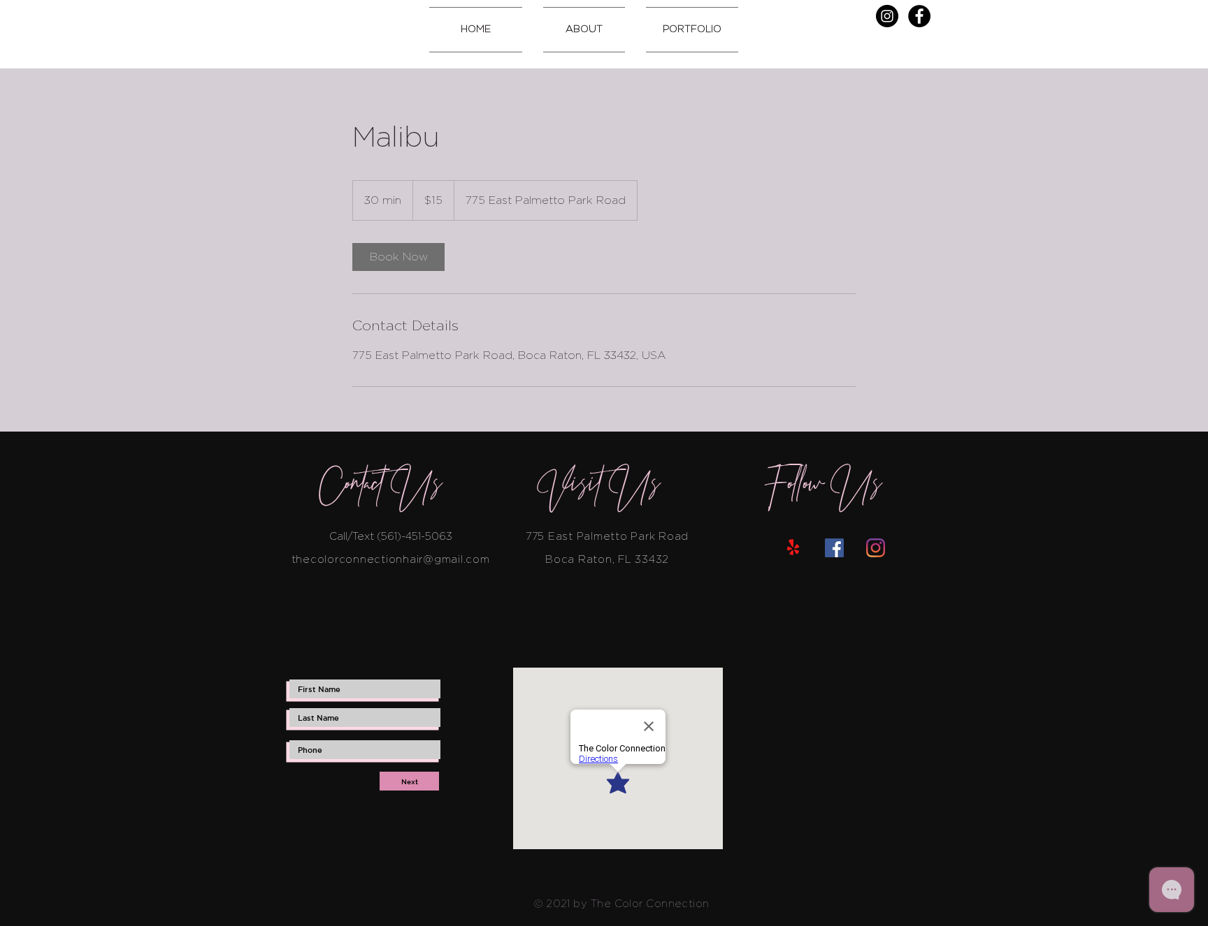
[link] (398, 257)
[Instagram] (887, 16)
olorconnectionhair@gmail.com (403, 559)
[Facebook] (919, 16)
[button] (584, 29)
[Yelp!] (793, 547)
